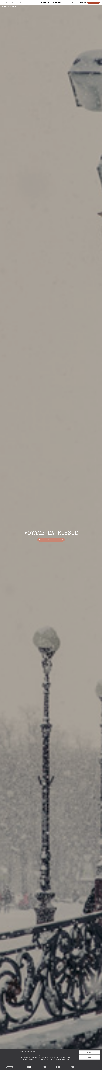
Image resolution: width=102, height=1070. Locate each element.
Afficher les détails (81, 1067)
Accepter (89, 1052)
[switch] (44, 1067)
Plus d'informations (42, 1061)
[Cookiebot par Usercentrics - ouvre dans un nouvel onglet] (9, 1067)
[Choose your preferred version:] (73, 2)
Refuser (90, 1057)
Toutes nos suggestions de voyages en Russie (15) (51, 539)
